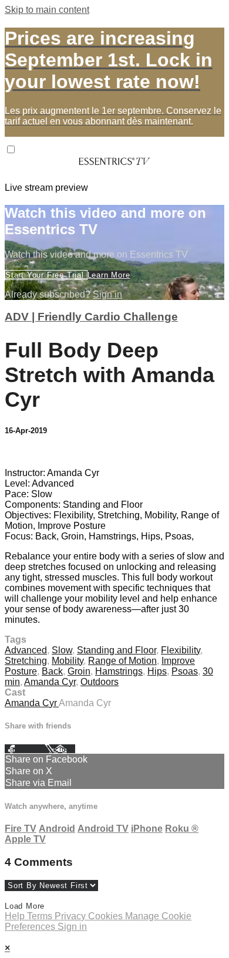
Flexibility (180, 650)
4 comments (30, 453)
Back (52, 671)
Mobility (67, 661)
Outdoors (99, 682)
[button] (11, 149)
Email (64, 748)
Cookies (106, 916)
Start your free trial (46, 275)
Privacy (71, 916)
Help (16, 916)
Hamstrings (119, 671)
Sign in (107, 294)
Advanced (26, 650)
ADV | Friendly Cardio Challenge (91, 317)
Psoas (184, 671)
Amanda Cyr (50, 682)
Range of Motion (122, 661)
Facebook (25, 748)
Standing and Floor (116, 650)
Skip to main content (47, 10)
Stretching (26, 661)
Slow (62, 650)
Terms (41, 916)
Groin (79, 671)
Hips (157, 671)
